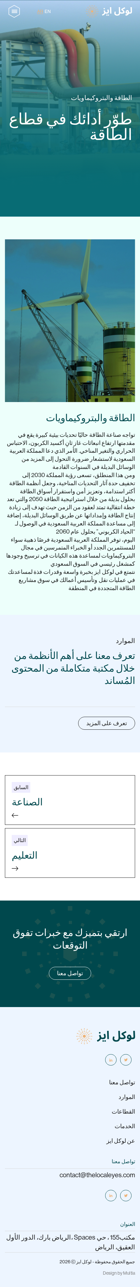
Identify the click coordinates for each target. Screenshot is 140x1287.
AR (40, 11)
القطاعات (123, 1111)
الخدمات (125, 1126)
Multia (129, 1273)
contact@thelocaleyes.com (97, 1175)
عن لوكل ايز (120, 1141)
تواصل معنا (70, 973)
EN (48, 11)
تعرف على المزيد (106, 723)
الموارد (127, 1097)
